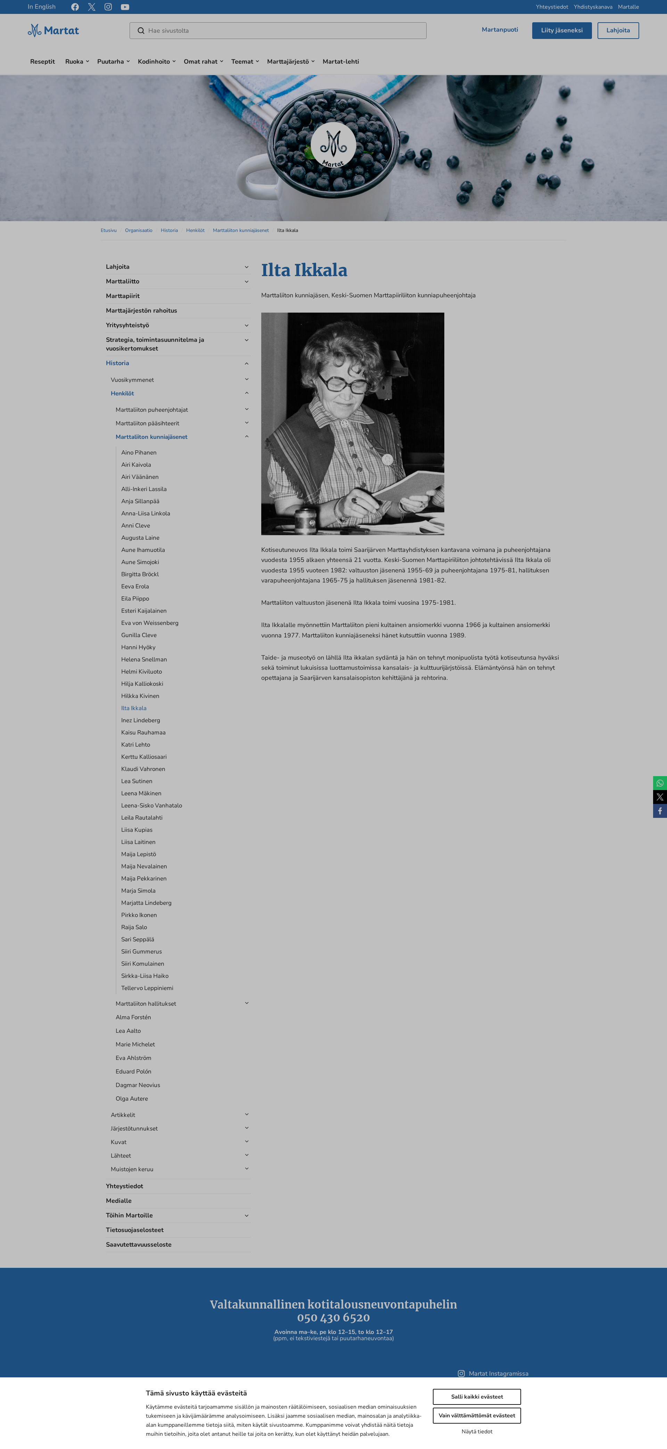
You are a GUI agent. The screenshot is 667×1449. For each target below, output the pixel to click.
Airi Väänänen (140, 477)
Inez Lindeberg (140, 720)
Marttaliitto (122, 281)
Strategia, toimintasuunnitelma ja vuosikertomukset (155, 344)
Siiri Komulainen (142, 964)
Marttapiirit (123, 296)
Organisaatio (139, 230)
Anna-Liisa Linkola (145, 513)
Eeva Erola (135, 586)
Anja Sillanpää (140, 501)
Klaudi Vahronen (143, 769)
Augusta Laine (140, 538)
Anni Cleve (135, 526)
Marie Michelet (135, 1044)
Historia (169, 230)
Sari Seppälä (137, 939)
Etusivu (109, 230)
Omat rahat (200, 61)
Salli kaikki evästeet (477, 1397)
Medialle (119, 1201)
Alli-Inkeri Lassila (144, 489)
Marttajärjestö (288, 61)
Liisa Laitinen (138, 842)
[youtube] (125, 7)
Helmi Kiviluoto (141, 672)
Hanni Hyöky (138, 647)
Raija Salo (134, 927)
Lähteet (121, 1156)
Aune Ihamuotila (143, 550)
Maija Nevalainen (144, 866)
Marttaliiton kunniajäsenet (241, 230)
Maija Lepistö (138, 854)
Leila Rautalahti (142, 818)
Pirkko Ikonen (139, 915)
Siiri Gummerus (141, 952)
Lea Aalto (128, 1031)
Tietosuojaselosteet (135, 1230)
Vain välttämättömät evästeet (477, 1415)
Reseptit (42, 61)
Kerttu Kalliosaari (144, 757)
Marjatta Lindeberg (146, 903)
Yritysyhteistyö (127, 325)
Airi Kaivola (136, 465)
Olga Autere (132, 1099)
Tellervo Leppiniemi (147, 988)
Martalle (628, 7)
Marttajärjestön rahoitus (141, 310)
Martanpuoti (500, 29)
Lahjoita (618, 30)
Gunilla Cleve (139, 635)
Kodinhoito (154, 61)
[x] (92, 7)
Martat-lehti (341, 61)
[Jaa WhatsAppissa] (660, 783)
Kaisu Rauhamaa (143, 732)
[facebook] (75, 7)
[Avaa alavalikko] (87, 60)
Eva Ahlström (133, 1058)
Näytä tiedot (477, 1431)
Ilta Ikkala (134, 708)
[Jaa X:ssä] (660, 797)
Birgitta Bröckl (140, 574)
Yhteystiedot (552, 7)
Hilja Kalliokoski (142, 684)
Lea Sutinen (137, 781)
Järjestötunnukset (134, 1129)
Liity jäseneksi (562, 30)
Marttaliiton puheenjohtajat (152, 410)
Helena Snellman (144, 659)
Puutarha (110, 61)
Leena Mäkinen (141, 793)
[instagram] (108, 7)
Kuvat (118, 1142)
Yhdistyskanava (593, 7)
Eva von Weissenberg (150, 623)
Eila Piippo (135, 599)
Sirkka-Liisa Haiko (144, 976)
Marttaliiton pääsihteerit (147, 423)
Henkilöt (195, 230)
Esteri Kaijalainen (144, 611)
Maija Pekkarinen (144, 879)
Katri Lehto (135, 745)
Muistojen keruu (132, 1169)
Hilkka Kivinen (140, 696)
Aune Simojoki (140, 562)
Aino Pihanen (139, 453)
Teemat (242, 61)
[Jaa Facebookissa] (660, 811)
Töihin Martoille (129, 1215)
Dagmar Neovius (138, 1085)
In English (42, 6)
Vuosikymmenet (132, 380)
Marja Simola (138, 891)
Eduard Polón (133, 1072)
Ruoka (74, 61)
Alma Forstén (133, 1017)
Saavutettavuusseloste (139, 1244)
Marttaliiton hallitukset (146, 1004)
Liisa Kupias (137, 830)
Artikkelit (123, 1115)
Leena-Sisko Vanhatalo (151, 806)
